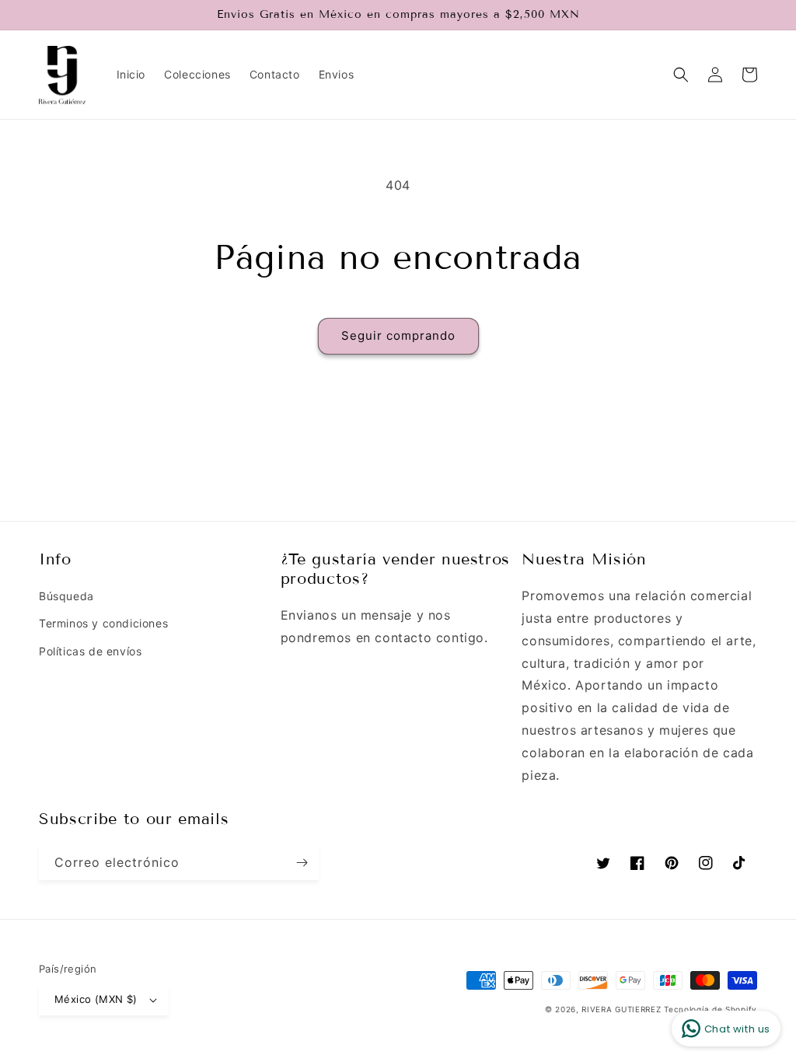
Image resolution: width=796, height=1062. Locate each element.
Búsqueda (66, 596)
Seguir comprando (398, 335)
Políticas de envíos (90, 651)
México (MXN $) (96, 999)
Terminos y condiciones (103, 623)
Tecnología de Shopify (710, 1009)
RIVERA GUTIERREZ (622, 1009)
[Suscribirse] (302, 862)
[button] (681, 75)
